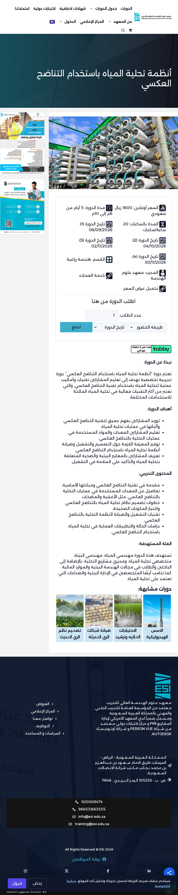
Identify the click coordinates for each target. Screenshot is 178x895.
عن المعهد (123, 22)
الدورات (126, 9)
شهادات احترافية (72, 9)
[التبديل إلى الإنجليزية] (52, 22)
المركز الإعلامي (92, 22)
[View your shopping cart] (130, 30)
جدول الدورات (106, 9)
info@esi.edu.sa (91, 817)
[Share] (169, 872)
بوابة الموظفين (86, 859)
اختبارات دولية (44, 9)
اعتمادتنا (22, 9)
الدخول (70, 22)
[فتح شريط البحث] (123, 30)
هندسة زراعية (79, 259)
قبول (17, 883)
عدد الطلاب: (130, 315)
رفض (37, 883)
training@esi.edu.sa (92, 824)
